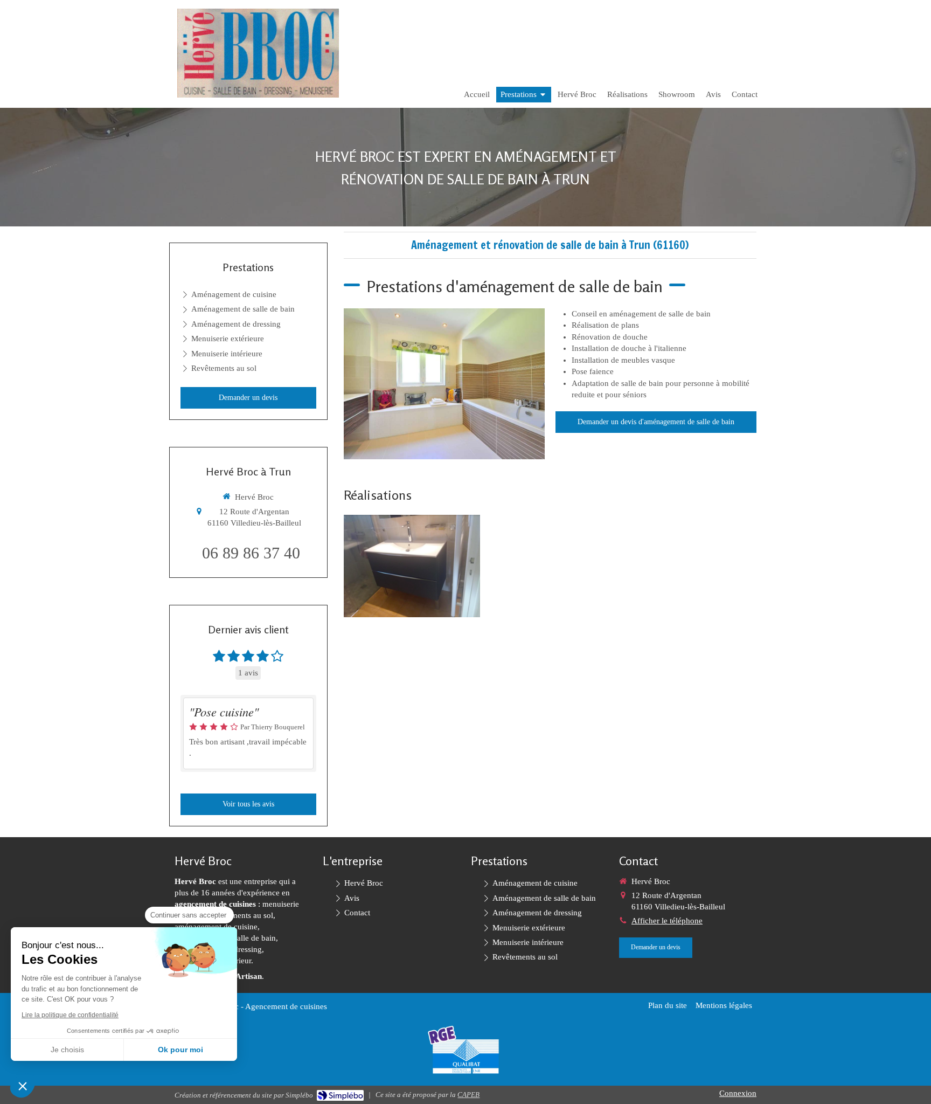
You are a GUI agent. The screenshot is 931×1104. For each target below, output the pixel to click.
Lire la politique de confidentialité (70, 1015)
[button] (23, 1086)
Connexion (737, 1093)
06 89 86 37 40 (251, 553)
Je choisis (67, 1049)
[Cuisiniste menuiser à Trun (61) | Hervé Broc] (258, 53)
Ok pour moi (180, 1049)
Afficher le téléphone (667, 920)
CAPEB (468, 1095)
